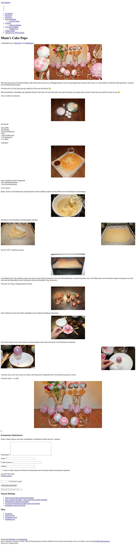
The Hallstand (5, 3)
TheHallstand (28, 43)
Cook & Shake (14, 21)
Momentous (23, 539)
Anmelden (8, 514)
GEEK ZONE (10, 31)
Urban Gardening (15, 25)
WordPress (12, 539)
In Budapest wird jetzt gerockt (15, 505)
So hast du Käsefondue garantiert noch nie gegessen (22, 503)
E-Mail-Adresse (7, 462)
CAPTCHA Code (15, 481)
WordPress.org (10, 519)
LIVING (8, 23)
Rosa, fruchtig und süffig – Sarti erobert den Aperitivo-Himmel (26, 500)
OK (94, 541)
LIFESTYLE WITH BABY (14, 33)
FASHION (9, 14)
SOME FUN (13, 29)
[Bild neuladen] (6, 476)
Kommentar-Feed (11, 517)
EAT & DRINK (10, 19)
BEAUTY (8, 15)
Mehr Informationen (103, 541)
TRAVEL (8, 17)
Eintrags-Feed (9, 515)
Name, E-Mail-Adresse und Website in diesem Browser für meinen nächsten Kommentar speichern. (36, 470)
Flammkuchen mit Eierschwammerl (17, 502)
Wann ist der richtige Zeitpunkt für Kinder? (19, 498)
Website (3, 466)
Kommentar (5, 455)
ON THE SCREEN (12, 27)
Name (3, 458)
